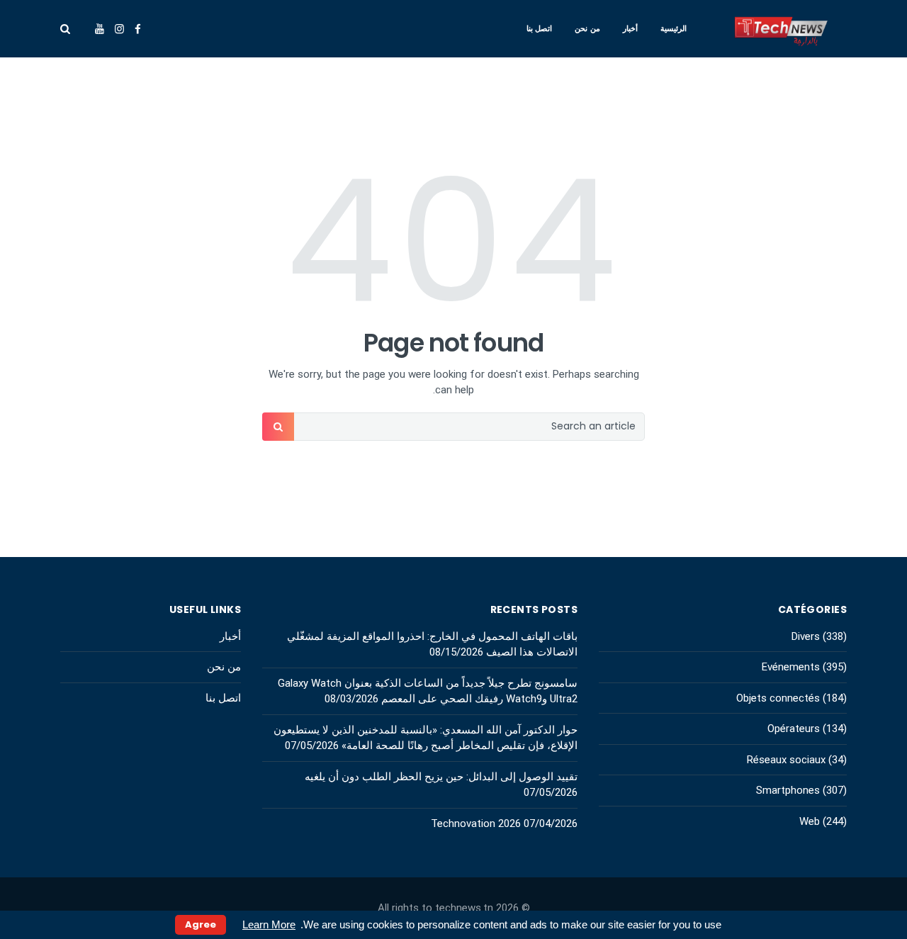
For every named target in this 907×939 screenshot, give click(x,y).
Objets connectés (778, 698)
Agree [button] (200, 924)
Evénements (791, 666)
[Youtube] (99, 29)
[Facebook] (138, 29)
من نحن (587, 28)
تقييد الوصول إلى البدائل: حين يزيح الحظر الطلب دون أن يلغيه (441, 776)
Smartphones (788, 790)
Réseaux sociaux (786, 759)
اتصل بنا (539, 28)
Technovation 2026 (476, 823)
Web (809, 821)
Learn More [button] (268, 924)
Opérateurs (793, 728)
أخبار (630, 28)
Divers (805, 636)
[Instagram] (119, 29)
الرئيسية (673, 28)
